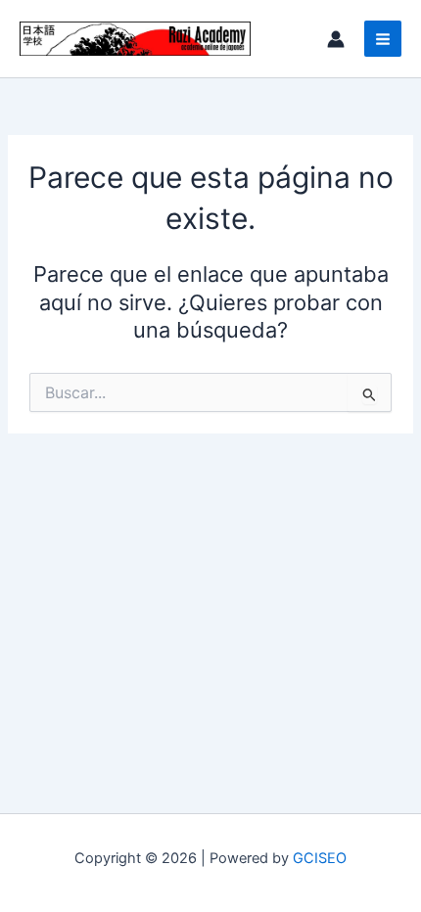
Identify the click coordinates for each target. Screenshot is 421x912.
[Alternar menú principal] (382, 39)
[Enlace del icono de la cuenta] (336, 39)
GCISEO (320, 858)
